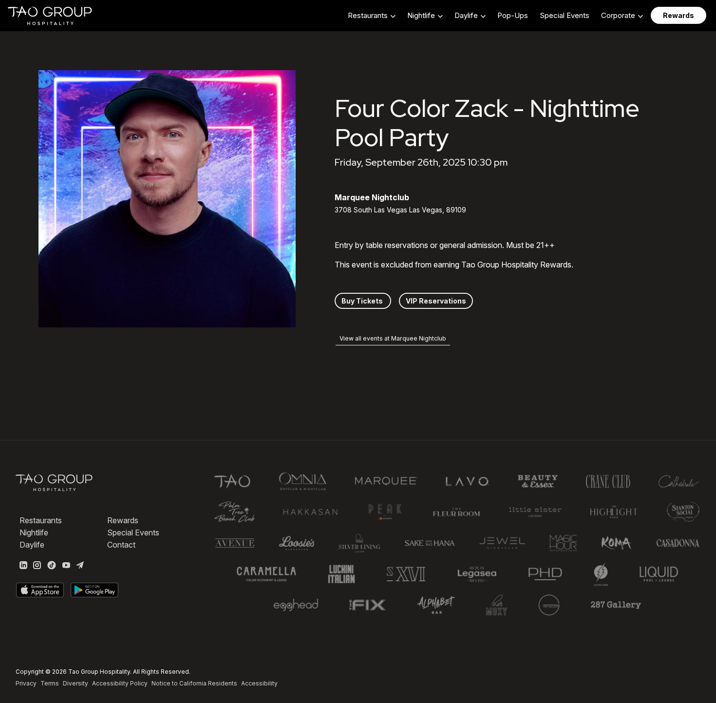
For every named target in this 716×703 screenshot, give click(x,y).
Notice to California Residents (194, 683)
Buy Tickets (362, 301)
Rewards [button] (678, 15)
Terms (49, 683)
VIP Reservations (436, 301)
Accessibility (259, 683)
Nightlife (33, 532)
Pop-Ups (512, 15)
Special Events (564, 15)
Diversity (75, 683)
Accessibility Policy (120, 683)
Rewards (122, 520)
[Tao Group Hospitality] (50, 15)
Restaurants (40, 520)
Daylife (31, 545)
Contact (121, 545)
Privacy (26, 683)
